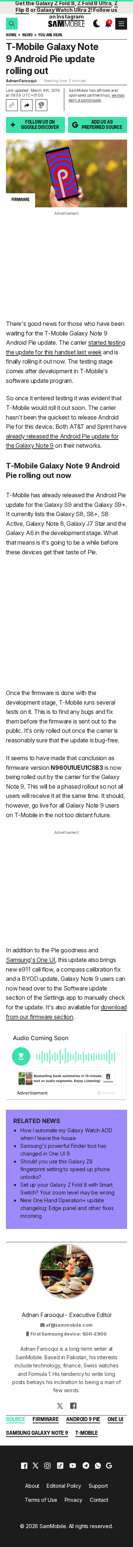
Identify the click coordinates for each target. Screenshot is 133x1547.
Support (98, 1486)
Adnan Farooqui (21, 80)
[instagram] (47, 1465)
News (27, 35)
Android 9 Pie (83, 1420)
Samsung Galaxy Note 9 (37, 1433)
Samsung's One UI (30, 959)
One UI (115, 1420)
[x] (35, 1465)
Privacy (73, 1500)
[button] (12, 24)
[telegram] (86, 1465)
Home (11, 35)
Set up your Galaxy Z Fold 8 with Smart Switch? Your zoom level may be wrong (67, 1189)
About (32, 1486)
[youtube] (72, 1465)
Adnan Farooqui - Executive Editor (66, 1315)
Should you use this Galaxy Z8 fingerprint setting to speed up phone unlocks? (65, 1169)
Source (15, 1420)
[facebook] (24, 1465)
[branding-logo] (66, 24)
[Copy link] (12, 105)
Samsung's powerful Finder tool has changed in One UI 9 (63, 1150)
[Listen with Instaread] (41, 105)
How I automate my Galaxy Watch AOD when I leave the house (66, 1134)
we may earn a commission (97, 97)
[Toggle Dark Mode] (94, 23)
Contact (99, 1500)
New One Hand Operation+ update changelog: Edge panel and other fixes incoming (67, 1208)
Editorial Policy (64, 1486)
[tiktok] (60, 1465)
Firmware (46, 1420)
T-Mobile (86, 1433)
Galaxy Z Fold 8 (55, 3)
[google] (109, 1465)
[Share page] (27, 105)
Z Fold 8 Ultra (94, 3)
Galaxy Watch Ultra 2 (64, 10)
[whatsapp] (98, 1465)
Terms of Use (41, 1500)
